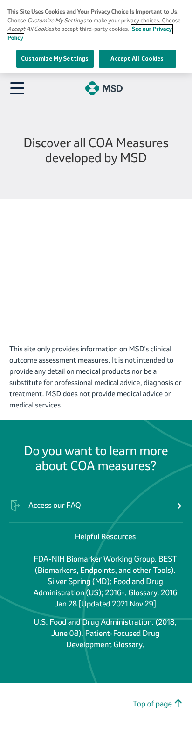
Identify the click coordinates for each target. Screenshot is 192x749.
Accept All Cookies (137, 59)
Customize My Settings (55, 59)
